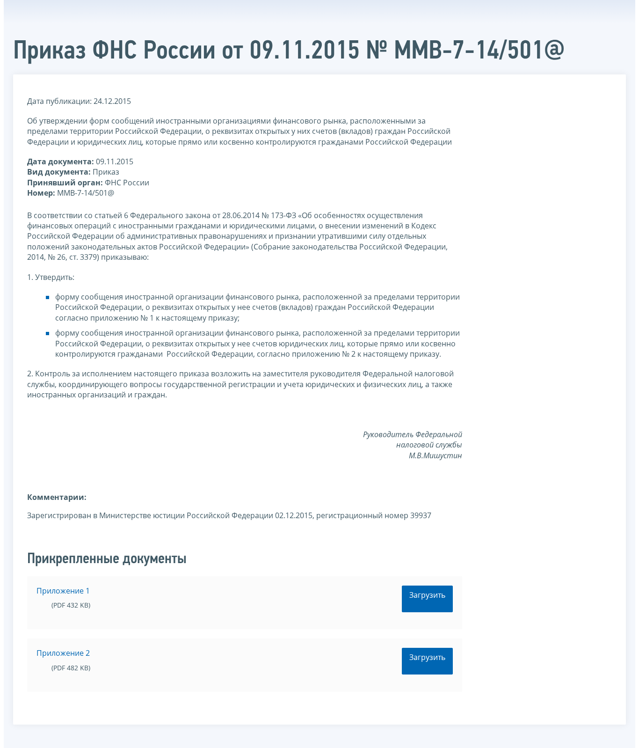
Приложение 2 (63, 653)
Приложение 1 (63, 591)
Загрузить (427, 595)
